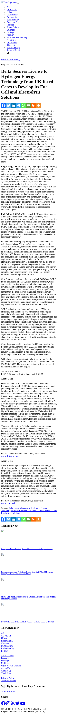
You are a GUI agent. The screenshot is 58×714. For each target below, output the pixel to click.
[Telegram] (18, 105)
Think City (11, 45)
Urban (9, 12)
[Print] (33, 105)
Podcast (10, 25)
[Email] (28, 105)
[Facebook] (3, 105)
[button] (8, 54)
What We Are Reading (17, 37)
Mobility (10, 35)
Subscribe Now (8, 691)
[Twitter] (8, 105)
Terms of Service (14, 50)
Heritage (10, 32)
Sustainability (13, 20)
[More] (39, 105)
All (8, 7)
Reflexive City (13, 22)
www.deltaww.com (9, 456)
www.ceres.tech (8, 503)
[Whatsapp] (23, 105)
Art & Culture (13, 27)
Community (12, 17)
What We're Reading (10, 59)
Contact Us (12, 42)
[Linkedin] (13, 105)
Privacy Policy (13, 47)
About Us (11, 40)
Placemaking (12, 14)
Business (11, 30)
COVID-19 (12, 9)
